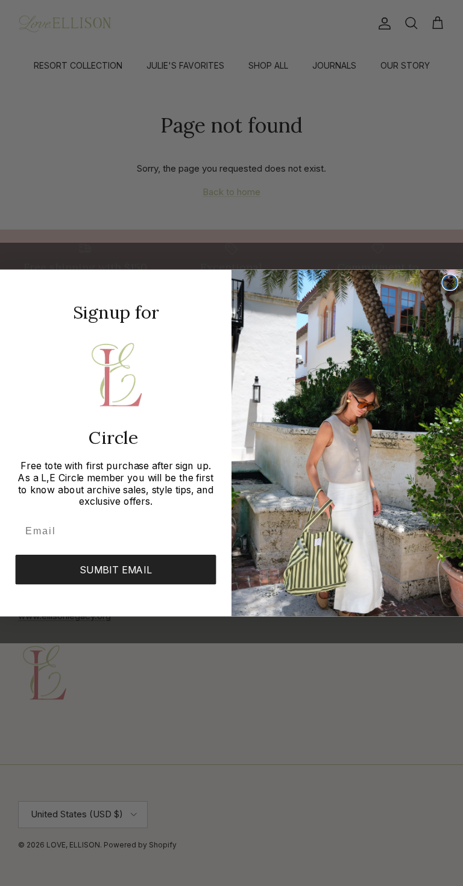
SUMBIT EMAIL (116, 570)
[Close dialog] (450, 282)
